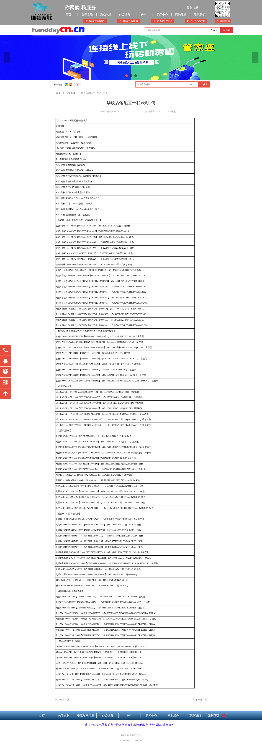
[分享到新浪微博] (70, 84)
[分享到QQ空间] (66, 84)
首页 (58, 93)
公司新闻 (70, 93)
